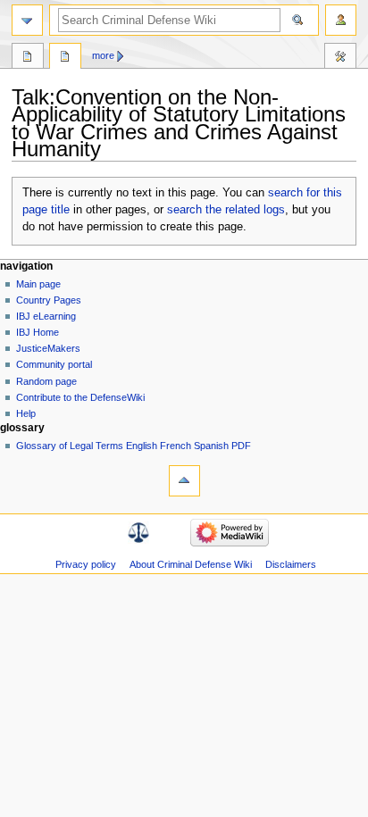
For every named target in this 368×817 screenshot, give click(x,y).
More (103, 55)
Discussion (65, 58)
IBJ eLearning (46, 316)
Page (28, 58)
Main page (38, 284)
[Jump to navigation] (27, 20)
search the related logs (226, 210)
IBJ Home (37, 332)
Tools (340, 58)
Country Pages (48, 300)
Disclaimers (290, 564)
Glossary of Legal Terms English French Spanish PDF (133, 445)
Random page (46, 381)
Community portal (54, 364)
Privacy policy (85, 564)
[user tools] (340, 20)
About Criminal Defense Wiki (191, 564)
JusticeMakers (48, 348)
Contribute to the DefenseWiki (80, 397)
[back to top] (184, 480)
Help (26, 413)
